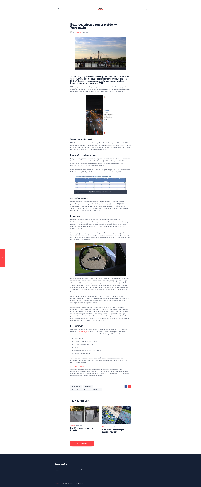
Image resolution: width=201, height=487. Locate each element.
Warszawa (86, 389)
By (74, 32)
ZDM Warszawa (96, 389)
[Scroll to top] (197, 265)
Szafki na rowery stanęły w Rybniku (82, 429)
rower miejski (88, 386)
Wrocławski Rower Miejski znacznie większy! (113, 430)
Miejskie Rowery (59, 483)
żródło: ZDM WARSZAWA (77, 367)
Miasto (79, 32)
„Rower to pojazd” (83, 332)
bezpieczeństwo (76, 386)
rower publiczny (76, 389)
